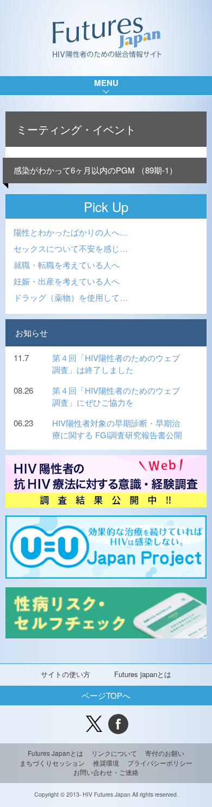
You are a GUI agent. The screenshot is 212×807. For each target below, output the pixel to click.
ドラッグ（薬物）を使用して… (71, 297)
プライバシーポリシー (159, 763)
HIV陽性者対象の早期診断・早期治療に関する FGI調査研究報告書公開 (117, 429)
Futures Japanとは (55, 753)
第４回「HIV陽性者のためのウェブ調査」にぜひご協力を (116, 396)
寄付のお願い (164, 753)
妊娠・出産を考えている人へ (67, 281)
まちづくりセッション (52, 763)
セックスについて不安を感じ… (71, 248)
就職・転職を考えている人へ (67, 264)
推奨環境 (106, 763)
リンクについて (114, 753)
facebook (118, 724)
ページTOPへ (106, 695)
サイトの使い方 (65, 674)
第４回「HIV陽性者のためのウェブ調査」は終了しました (116, 364)
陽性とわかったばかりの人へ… (71, 232)
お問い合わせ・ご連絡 (106, 772)
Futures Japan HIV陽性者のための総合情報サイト (106, 38)
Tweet (94, 724)
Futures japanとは (142, 674)
